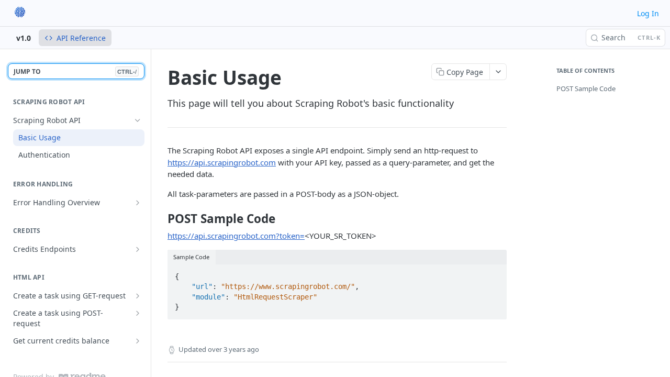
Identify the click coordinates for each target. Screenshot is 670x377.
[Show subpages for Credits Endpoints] (137, 249)
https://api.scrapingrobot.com (222, 162)
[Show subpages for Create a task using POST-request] (137, 313)
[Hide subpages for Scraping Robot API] (137, 120)
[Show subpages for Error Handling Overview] (137, 202)
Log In (648, 13)
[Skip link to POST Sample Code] (160, 219)
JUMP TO (75, 71)
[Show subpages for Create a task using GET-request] (137, 296)
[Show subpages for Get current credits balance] (137, 341)
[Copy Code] (494, 273)
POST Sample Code (586, 88)
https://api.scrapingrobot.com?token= (236, 235)
